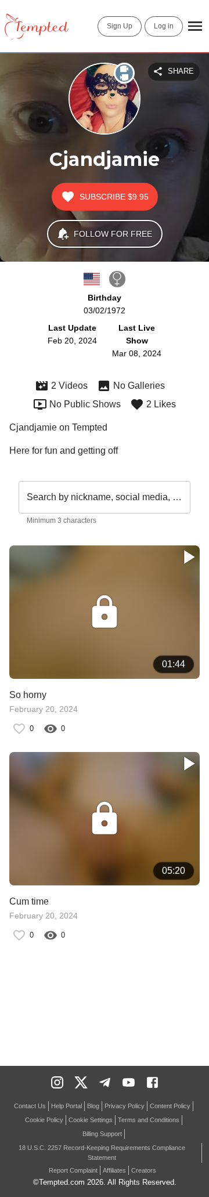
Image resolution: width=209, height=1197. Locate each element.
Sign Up (119, 26)
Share (181, 71)
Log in (164, 26)
